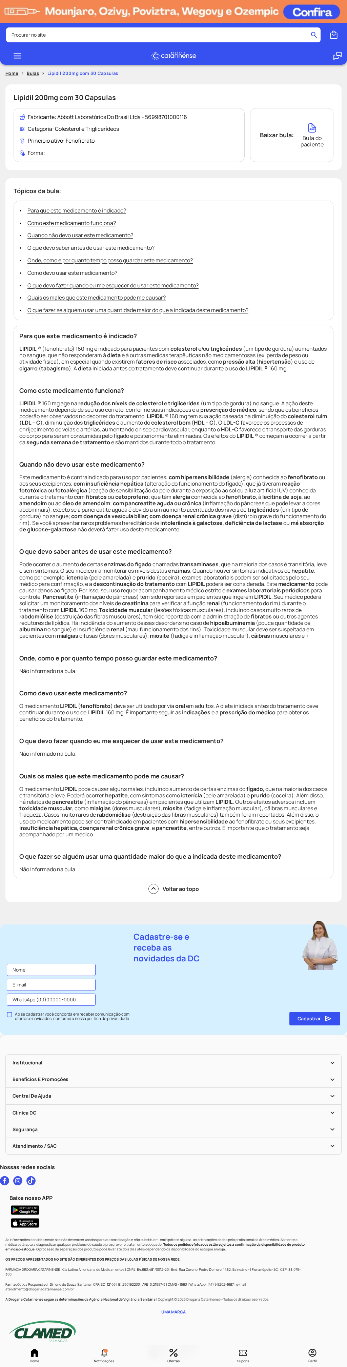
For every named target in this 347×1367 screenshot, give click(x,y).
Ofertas (173, 1361)
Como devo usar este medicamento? (72, 273)
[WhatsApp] (337, 56)
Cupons (243, 1361)
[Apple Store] (173, 1223)
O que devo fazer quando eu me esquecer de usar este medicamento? (113, 285)
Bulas (33, 73)
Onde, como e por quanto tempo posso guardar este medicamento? (110, 260)
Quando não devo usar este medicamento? (80, 235)
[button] (104, 1356)
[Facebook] (4, 1180)
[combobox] (163, 35)
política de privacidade (108, 1018)
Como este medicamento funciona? (71, 223)
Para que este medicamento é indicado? (76, 210)
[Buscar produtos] (314, 34)
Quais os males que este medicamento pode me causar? (96, 297)
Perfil (312, 1361)
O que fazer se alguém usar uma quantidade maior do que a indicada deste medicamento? (137, 310)
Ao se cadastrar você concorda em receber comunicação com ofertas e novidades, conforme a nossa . (72, 1016)
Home (34, 1361)
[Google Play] (173, 1210)
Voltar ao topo (181, 889)
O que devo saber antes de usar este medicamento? (91, 247)
